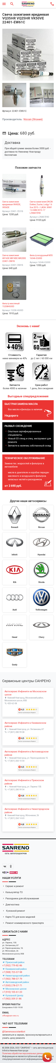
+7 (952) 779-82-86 (12, 965)
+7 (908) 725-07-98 (12, 972)
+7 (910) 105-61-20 (12, 992)
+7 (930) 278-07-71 (12, 985)
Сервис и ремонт (14, 886)
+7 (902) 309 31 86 (12, 998)
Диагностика (12, 904)
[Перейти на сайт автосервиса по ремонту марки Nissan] (41, 517)
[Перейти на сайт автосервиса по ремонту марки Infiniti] (14, 544)
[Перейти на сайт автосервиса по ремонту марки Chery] (41, 627)
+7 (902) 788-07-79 (12, 978)
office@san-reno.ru (10, 1015)
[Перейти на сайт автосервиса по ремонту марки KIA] (14, 572)
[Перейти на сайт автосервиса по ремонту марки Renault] (14, 517)
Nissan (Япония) (33, 119)
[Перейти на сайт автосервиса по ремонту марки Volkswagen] (41, 600)
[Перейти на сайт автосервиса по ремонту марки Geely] (14, 654)
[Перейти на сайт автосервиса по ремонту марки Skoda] (41, 572)
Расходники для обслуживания (22, 898)
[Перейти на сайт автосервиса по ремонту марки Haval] (14, 627)
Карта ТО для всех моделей (20, 917)
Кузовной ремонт (15, 910)
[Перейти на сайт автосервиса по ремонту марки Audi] (14, 600)
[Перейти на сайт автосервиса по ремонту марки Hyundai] (41, 544)
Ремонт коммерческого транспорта (24, 923)
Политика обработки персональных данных (23, 1053)
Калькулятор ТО (14, 892)
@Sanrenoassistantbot (13, 1031)
